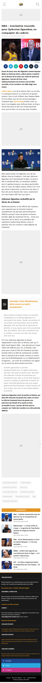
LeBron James (7, 91)
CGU (24, 678)
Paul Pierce (35, 654)
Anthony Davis (32, 639)
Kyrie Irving (18, 101)
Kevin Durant (14, 639)
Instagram (9, 670)
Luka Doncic (30, 641)
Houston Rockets (20, 631)
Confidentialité (31, 678)
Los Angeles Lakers (9, 487)
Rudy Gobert (23, 639)
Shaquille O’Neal (24, 655)
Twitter (8, 665)
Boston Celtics (30, 631)
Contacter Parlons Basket (8, 620)
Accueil (8, 678)
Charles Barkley (16, 654)
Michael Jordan (5, 654)
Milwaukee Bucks (19, 629)
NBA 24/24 (23, 487)
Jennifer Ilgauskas (27, 492)
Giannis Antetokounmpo (9, 641)
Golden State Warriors (31, 629)
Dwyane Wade (6, 655)
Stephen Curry (21, 641)
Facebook (8, 661)
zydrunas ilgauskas (10, 501)
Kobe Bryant (14, 655)
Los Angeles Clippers (8, 631)
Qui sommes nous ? (7, 588)
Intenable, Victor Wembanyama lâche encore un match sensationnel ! (24, 304)
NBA (34, 496)
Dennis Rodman (26, 654)
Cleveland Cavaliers (10, 482)
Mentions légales (17, 678)
